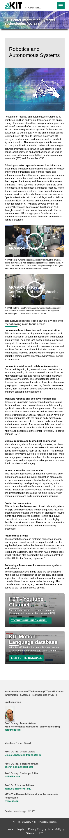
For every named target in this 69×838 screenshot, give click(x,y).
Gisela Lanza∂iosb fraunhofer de (23, 755)
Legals (20, 829)
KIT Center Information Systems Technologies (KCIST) (33, 8)
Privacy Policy (36, 829)
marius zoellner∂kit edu (18, 789)
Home (10, 829)
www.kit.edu (12, 801)
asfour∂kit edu (13, 730)
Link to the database (26, 657)
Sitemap (30, 833)
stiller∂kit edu (12, 776)
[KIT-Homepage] (13, 5)
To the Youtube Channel (29, 620)
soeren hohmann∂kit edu (19, 767)
